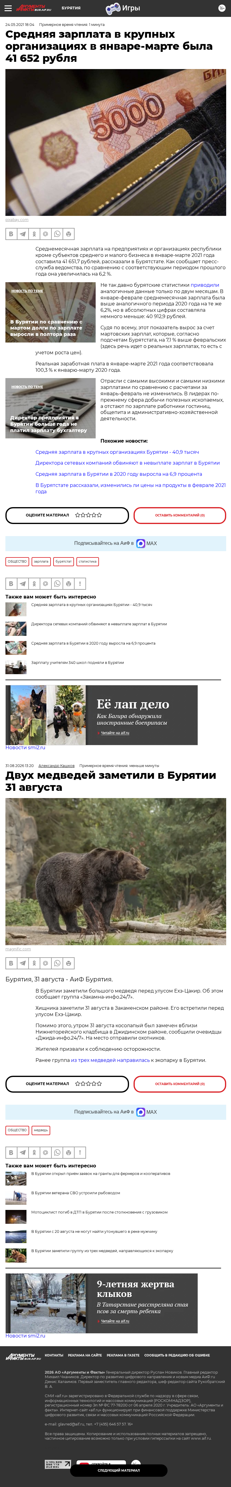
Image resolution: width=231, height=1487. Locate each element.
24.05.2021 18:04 (19, 24)
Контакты (54, 1355)
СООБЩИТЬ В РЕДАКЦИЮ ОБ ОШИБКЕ (177, 1355)
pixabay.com (17, 219)
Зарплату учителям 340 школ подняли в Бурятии (77, 662)
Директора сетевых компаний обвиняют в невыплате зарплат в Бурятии (99, 624)
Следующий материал (119, 1471)
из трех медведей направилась (111, 1060)
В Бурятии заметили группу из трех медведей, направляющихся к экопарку (102, 1251)
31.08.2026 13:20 (19, 765)
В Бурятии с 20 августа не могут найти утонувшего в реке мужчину (94, 1231)
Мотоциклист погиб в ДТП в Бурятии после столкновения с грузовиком (99, 1212)
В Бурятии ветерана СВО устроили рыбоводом (75, 1193)
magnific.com (18, 949)
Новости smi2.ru (25, 747)
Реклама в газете (123, 1355)
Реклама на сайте (85, 1355)
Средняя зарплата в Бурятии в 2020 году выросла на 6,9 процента (93, 643)
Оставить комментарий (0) (180, 515)
